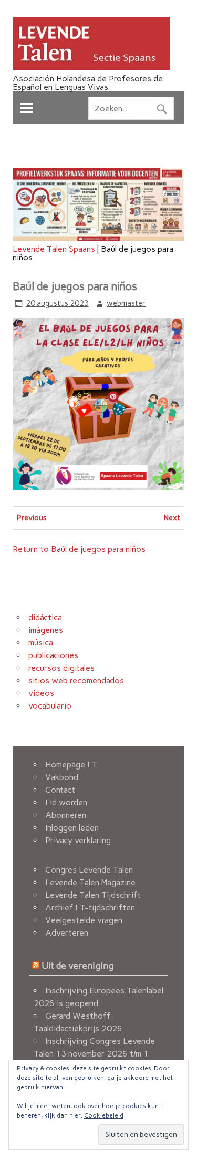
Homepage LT (71, 765)
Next (172, 517)
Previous (32, 517)
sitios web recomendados (76, 680)
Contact (60, 790)
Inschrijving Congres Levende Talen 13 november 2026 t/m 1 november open (94, 1053)
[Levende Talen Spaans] (91, 67)
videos (41, 693)
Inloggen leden (72, 828)
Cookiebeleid (103, 1115)
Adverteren (66, 933)
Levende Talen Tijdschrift (93, 895)
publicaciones (53, 655)
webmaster (126, 303)
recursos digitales (61, 668)
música (40, 643)
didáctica (45, 617)
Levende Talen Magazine (90, 882)
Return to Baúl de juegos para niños (79, 549)
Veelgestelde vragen (83, 920)
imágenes (45, 630)
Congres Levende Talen (89, 870)
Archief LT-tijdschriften (90, 908)
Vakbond (61, 777)
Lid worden (66, 802)
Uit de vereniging (77, 965)
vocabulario (49, 706)
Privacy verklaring (78, 840)
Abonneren (65, 815)
